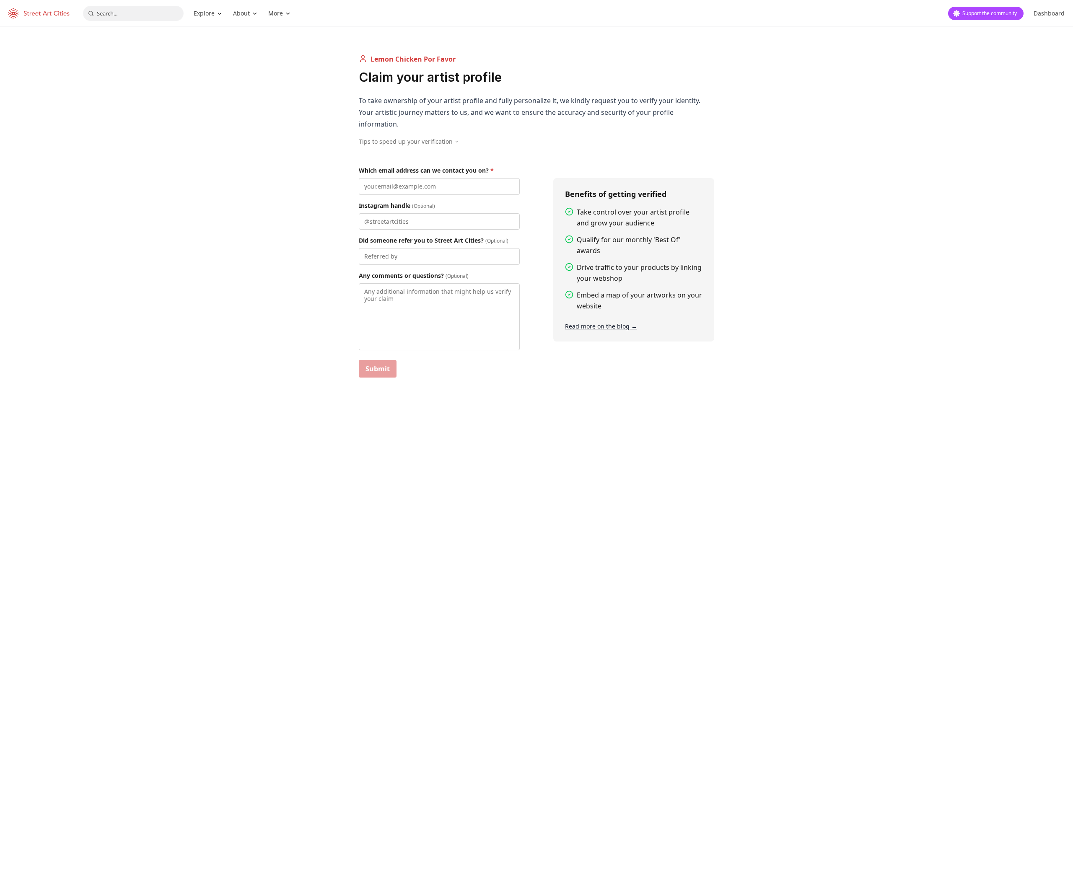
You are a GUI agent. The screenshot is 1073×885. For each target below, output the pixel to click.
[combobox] (133, 13)
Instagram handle (397, 206)
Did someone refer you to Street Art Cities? (433, 240)
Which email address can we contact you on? (426, 170)
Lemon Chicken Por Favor (413, 59)
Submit (377, 368)
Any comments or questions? (414, 275)
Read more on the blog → (601, 326)
